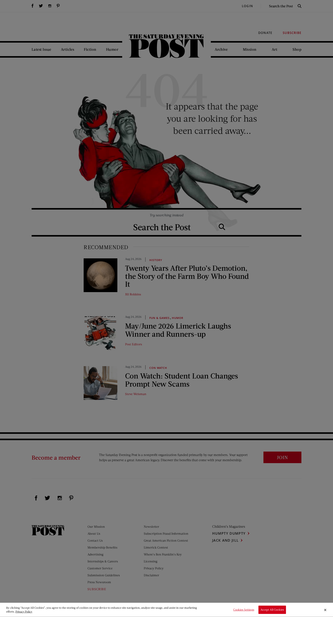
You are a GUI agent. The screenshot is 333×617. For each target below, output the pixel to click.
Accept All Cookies (272, 609)
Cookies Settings (243, 609)
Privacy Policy (23, 611)
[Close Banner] (325, 610)
